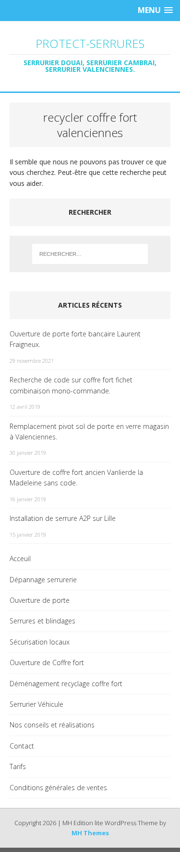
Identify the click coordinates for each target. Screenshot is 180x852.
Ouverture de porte (40, 600)
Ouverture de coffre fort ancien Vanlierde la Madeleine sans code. (76, 477)
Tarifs (18, 766)
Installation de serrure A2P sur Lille (63, 518)
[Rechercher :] (90, 254)
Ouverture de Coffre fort (47, 662)
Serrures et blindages (42, 620)
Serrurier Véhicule (36, 704)
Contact (22, 745)
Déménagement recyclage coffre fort (66, 683)
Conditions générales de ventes (58, 787)
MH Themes (90, 833)
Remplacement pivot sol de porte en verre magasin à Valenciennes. (89, 431)
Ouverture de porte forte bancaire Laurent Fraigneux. (75, 339)
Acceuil (20, 558)
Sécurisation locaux (40, 641)
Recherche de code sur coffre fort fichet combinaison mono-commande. (71, 385)
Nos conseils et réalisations (52, 724)
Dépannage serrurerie (43, 579)
